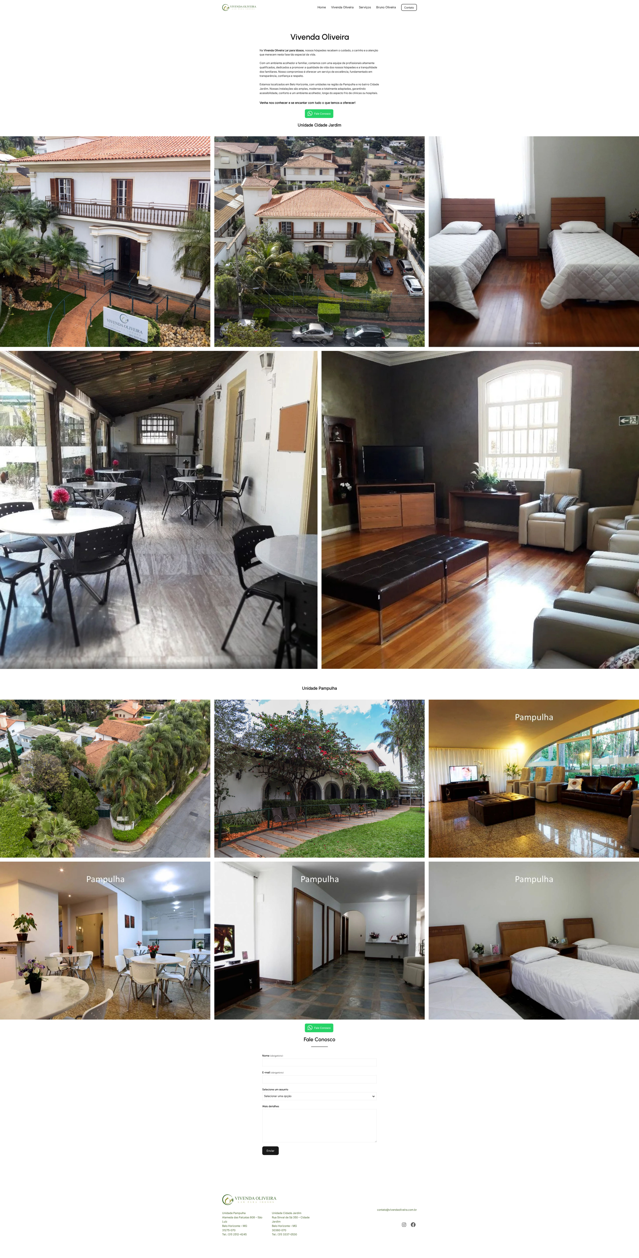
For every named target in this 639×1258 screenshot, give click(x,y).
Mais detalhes (270, 1106)
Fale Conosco (322, 113)
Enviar (270, 1150)
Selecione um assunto (275, 1089)
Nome (272, 1055)
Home (322, 7)
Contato (409, 7)
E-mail (273, 1072)
